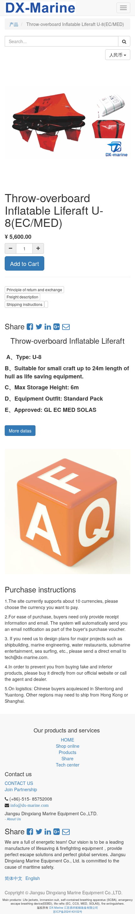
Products (67, 752)
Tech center (67, 765)
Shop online (67, 746)
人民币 (116, 55)
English (32, 878)
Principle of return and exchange (34, 289)
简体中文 (13, 878)
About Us (14, 819)
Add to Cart (24, 263)
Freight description (22, 296)
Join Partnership (21, 789)
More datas (20, 430)
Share (67, 758)
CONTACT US (19, 783)
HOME (67, 740)
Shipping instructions (24, 304)
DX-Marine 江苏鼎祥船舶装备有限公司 (73, 908)
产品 (13, 24)
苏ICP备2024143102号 (67, 912)
